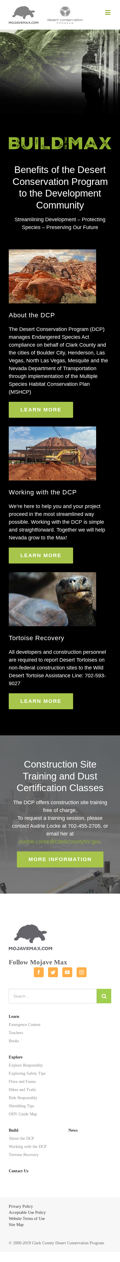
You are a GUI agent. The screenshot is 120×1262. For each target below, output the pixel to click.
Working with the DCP (28, 1146)
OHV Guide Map (23, 1114)
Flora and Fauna (22, 1081)
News (72, 1130)
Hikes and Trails (22, 1090)
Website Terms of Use (27, 1218)
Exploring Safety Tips (27, 1073)
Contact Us (18, 1171)
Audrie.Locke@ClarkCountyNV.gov (59, 842)
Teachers (16, 1033)
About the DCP (21, 1138)
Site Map (16, 1225)
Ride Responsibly (23, 1098)
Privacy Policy (21, 1206)
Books (14, 1041)
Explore (15, 1057)
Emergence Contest (24, 1024)
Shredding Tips (21, 1106)
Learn (14, 1016)
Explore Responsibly (26, 1065)
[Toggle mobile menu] (108, 12)
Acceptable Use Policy (27, 1212)
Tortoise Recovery (24, 1155)
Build (13, 1130)
